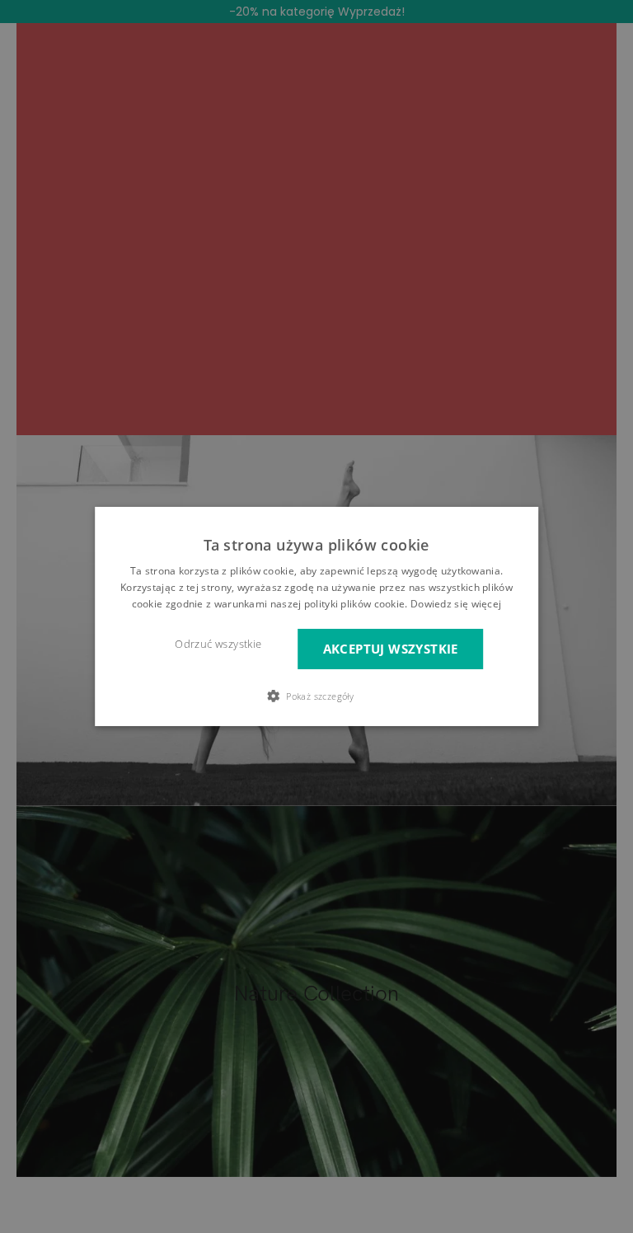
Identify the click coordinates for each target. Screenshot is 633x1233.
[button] (316, 696)
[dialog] (316, 616)
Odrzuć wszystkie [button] (218, 644)
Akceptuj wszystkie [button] (390, 649)
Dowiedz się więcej (455, 604)
